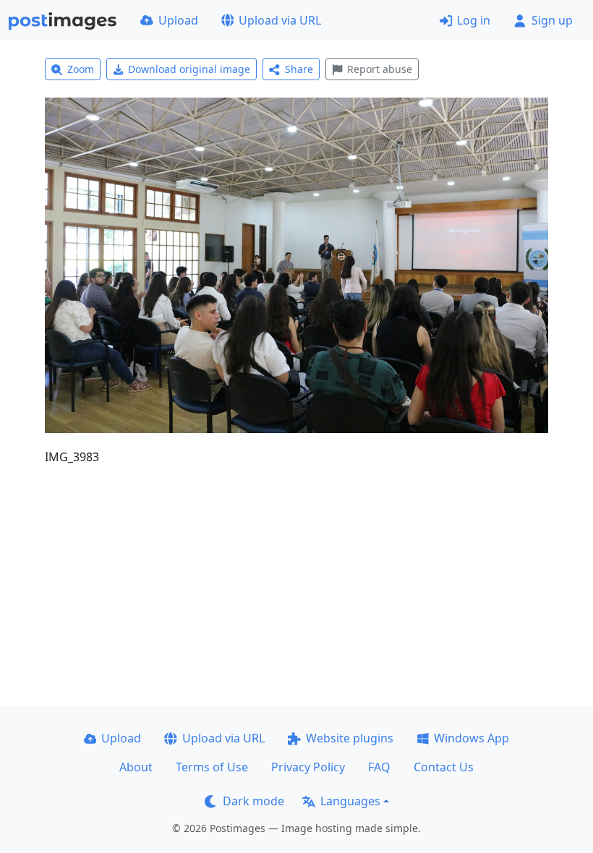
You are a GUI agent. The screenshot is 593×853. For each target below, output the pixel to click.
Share (299, 69)
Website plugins (349, 738)
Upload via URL (280, 20)
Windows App (471, 738)
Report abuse (379, 69)
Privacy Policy (308, 767)
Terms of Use (212, 767)
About (136, 767)
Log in (473, 20)
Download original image (189, 69)
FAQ (379, 767)
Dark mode (253, 801)
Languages (350, 801)
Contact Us (444, 767)
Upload (178, 20)
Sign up (552, 20)
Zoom (80, 69)
